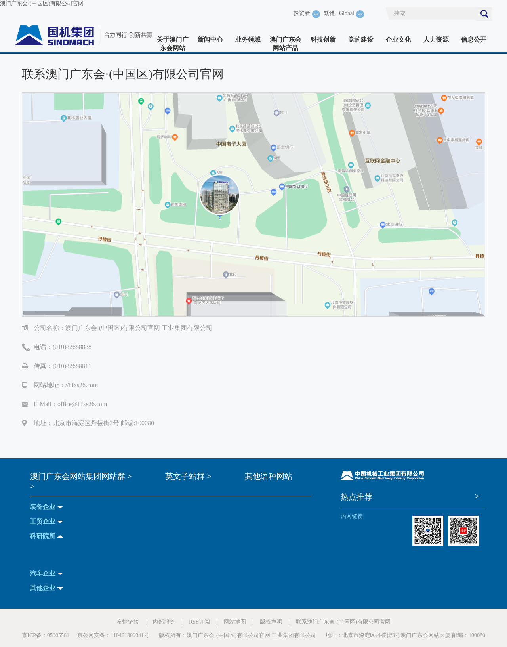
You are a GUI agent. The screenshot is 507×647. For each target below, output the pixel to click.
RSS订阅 (199, 622)
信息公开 (473, 39)
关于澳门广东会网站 (173, 43)
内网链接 (352, 516)
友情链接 (128, 622)
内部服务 (164, 622)
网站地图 (235, 622)
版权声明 (271, 622)
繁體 (329, 13)
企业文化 (398, 39)
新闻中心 (210, 39)
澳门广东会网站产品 (285, 43)
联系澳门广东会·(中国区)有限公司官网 (343, 622)
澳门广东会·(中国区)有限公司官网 (42, 3)
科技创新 (323, 39)
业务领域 (248, 39)
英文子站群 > (188, 476)
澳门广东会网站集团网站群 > (81, 476)
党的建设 (361, 39)
